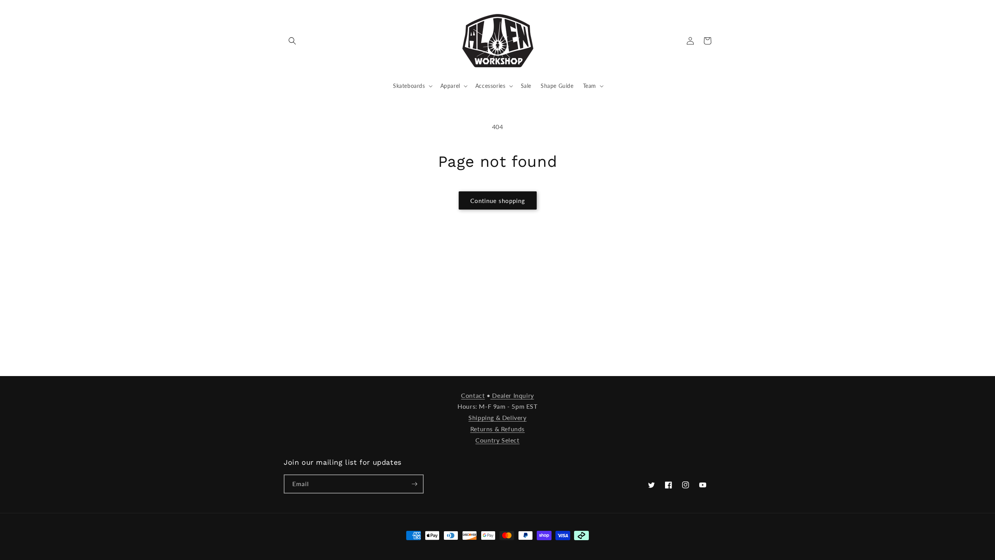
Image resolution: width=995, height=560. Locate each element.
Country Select (497, 440)
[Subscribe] (414, 484)
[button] (292, 40)
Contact (473, 395)
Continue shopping (497, 200)
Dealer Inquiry (512, 395)
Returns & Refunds (497, 428)
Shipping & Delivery (497, 417)
